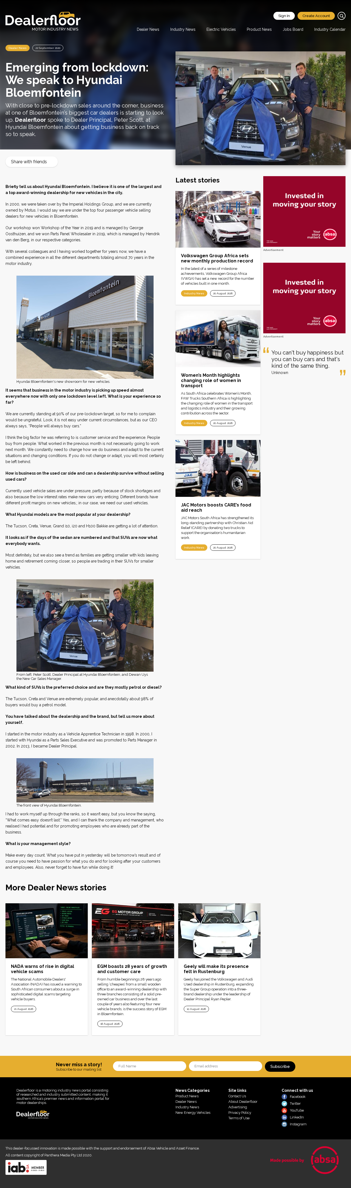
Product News (259, 29)
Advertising (237, 1107)
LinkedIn (297, 1117)
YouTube (297, 1110)
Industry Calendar (330, 29)
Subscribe (280, 1066)
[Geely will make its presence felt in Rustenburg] (219, 930)
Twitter (295, 1103)
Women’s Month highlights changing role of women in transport (211, 380)
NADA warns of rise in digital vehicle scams (42, 969)
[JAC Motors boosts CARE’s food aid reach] (218, 468)
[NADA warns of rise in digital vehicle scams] (46, 930)
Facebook (297, 1097)
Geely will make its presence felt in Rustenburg (216, 969)
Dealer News (148, 29)
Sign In (284, 16)
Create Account (316, 16)
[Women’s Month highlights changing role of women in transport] (218, 338)
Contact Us (237, 1096)
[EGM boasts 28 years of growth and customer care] (133, 930)
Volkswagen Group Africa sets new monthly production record (217, 258)
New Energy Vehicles (193, 1113)
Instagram (298, 1124)
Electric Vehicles (221, 29)
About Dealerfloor (242, 1102)
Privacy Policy (239, 1113)
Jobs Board (293, 29)
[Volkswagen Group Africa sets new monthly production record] (218, 219)
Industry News (183, 29)
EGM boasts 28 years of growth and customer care (132, 969)
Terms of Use (239, 1118)
